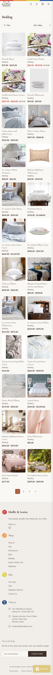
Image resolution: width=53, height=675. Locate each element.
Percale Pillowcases (35, 95)
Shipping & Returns (15, 590)
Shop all (11, 543)
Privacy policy (13, 671)
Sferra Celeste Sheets (36, 131)
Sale (9, 547)
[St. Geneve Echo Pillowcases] (14, 308)
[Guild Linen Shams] (39, 44)
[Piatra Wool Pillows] (14, 386)
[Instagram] (29, 528)
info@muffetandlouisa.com (22, 626)
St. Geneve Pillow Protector (9, 171)
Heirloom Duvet (34, 208)
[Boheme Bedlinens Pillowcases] (39, 155)
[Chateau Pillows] (14, 269)
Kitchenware (13, 551)
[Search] (30, 4)
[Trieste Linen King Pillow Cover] (14, 347)
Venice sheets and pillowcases (9, 132)
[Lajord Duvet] (39, 386)
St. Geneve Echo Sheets (12, 208)
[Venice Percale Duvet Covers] (39, 347)
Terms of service (26, 671)
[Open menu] (48, 4)
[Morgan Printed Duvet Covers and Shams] (39, 269)
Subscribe (37, 654)
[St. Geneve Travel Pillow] (39, 308)
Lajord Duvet (33, 400)
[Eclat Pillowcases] (39, 422)
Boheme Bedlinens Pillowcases (35, 171)
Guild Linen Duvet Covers (13, 95)
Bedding (11, 558)
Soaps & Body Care (15, 562)
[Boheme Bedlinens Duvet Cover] (14, 422)
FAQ (10, 586)
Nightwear (12, 566)
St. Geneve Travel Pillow (38, 322)
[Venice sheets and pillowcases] (14, 116)
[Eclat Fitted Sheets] (14, 461)
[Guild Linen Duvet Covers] (14, 80)
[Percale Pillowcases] (39, 80)
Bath (10, 554)
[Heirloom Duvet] (39, 194)
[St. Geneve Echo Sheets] (14, 194)
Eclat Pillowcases (34, 436)
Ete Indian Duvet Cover (37, 475)
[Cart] (42, 4)
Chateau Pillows (9, 283)
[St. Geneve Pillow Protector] (14, 155)
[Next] (35, 491)
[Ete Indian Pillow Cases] (39, 230)
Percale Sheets (8, 59)
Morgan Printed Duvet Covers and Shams (37, 285)
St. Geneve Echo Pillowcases (9, 324)
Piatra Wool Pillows (11, 400)
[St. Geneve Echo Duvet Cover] (14, 230)
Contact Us (12, 594)
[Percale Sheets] (14, 44)
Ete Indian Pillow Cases (37, 245)
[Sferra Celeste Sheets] (39, 116)
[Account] (36, 4)
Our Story (12, 582)
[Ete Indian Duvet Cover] (39, 461)
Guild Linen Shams (35, 59)
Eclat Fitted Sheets (10, 475)
